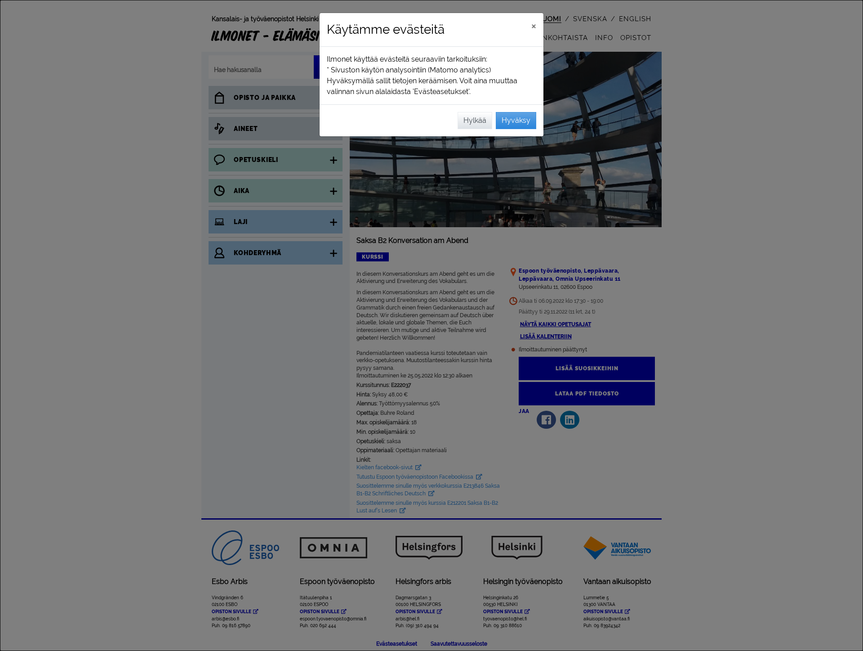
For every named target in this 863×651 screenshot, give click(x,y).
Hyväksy (516, 120)
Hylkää (474, 120)
